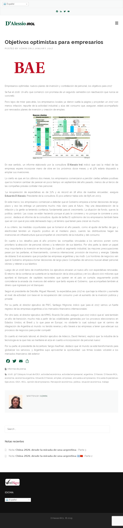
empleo (57, 378)
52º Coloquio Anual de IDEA (27, 374)
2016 (10, 374)
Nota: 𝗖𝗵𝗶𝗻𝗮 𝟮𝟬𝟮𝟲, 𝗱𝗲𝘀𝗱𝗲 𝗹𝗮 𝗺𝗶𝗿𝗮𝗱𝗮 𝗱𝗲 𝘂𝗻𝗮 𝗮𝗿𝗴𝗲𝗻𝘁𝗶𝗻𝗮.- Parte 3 (47, 449)
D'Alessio (98, 374)
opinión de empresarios (38, 382)
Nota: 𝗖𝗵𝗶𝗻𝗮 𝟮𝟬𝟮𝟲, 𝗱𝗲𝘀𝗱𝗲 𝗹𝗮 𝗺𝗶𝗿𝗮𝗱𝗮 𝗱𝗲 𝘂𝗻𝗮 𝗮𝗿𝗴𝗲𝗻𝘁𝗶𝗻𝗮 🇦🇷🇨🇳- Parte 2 (50, 456)
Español (10, 4)
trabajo (105, 382)
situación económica (91, 382)
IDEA (18, 382)
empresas (67, 378)
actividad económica (51, 374)
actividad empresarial (72, 374)
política (77, 382)
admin (23, 48)
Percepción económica (61, 382)
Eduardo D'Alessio (44, 378)
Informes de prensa (17, 369)
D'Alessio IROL (111, 374)
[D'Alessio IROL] (20, 23)
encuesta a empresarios (84, 378)
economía (9, 378)
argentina (88, 374)
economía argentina (24, 378)
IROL (23, 382)
